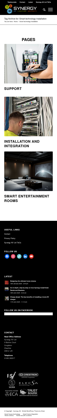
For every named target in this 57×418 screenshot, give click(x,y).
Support (13, 88)
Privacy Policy (9, 238)
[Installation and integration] (28, 116)
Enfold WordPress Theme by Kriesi (33, 411)
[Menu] (49, 9)
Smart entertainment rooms (26, 198)
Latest (30, 2)
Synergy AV (17, 411)
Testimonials (12, 2)
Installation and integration (22, 143)
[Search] (42, 9)
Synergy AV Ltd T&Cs (43, 2)
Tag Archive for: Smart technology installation (25, 18)
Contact (22, 2)
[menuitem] (12, 2)
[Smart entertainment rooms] (28, 171)
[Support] (28, 63)
